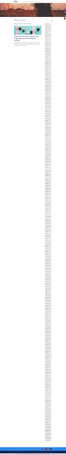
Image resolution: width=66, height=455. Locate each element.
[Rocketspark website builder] (48, 451)
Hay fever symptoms (46, 149)
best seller (46, 69)
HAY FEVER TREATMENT (47, 51)
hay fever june (47, 144)
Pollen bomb (47, 118)
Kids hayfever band (48, 337)
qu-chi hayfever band (47, 123)
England (46, 137)
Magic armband (47, 346)
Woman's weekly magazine (47, 171)
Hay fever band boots (47, 260)
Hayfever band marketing (47, 306)
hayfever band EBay (48, 295)
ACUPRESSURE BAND (47, 44)
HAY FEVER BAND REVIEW (47, 99)
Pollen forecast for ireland (47, 90)
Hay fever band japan (47, 269)
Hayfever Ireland (47, 314)
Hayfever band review (47, 103)
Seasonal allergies (47, 384)
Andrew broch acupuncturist (47, 205)
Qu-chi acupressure (48, 378)
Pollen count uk (47, 367)
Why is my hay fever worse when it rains (48, 438)
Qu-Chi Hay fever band (47, 106)
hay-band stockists (47, 286)
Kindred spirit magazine (47, 340)
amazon (46, 200)
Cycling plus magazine (47, 231)
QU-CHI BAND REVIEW (47, 63)
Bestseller (46, 94)
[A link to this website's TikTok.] (64, 19)
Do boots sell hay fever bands (47, 236)
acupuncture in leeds (47, 194)
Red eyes (46, 167)
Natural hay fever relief (47, 349)
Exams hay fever (47, 243)
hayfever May (47, 318)
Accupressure (47, 72)
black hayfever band (48, 216)
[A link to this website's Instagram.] (64, 12)
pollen (46, 46)
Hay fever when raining (47, 284)
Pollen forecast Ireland (47, 370)
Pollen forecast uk (47, 92)
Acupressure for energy (47, 186)
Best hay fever (47, 210)
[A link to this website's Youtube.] (64, 17)
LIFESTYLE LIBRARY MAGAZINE (48, 344)
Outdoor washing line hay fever (47, 357)
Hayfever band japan (48, 303)
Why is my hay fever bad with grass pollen (48, 434)
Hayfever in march (47, 151)
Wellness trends (47, 410)
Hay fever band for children (47, 263)
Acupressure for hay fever (48, 128)
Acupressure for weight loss (47, 191)
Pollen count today (47, 65)
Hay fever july (47, 273)
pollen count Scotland (47, 120)
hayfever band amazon (47, 290)
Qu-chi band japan (47, 380)
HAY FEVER (46, 25)
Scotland (46, 125)
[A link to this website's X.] (64, 14)
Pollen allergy (47, 362)
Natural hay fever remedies (47, 352)
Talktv (46, 396)
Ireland (46, 58)
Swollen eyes (47, 394)
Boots (46, 218)
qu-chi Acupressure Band (48, 36)
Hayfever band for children (47, 298)
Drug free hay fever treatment (48, 135)
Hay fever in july (47, 271)
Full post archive (47, 442)
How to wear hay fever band (47, 328)
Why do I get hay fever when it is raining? (22, 23)
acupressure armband (47, 180)
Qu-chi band (47, 33)
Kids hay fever (47, 333)
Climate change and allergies (48, 226)
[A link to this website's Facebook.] (64, 11)
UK (45, 169)
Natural (46, 76)
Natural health (47, 354)
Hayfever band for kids (47, 301)
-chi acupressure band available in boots (47, 174)
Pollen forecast (47, 48)
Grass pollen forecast (47, 251)
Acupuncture (47, 67)
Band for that (47, 132)
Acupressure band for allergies (47, 183)
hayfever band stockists (47, 308)
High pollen (47, 156)
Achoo (46, 177)
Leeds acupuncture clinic (48, 162)
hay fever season (47, 146)
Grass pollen (47, 96)
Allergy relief (47, 198)
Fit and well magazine (47, 246)
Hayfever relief (47, 53)
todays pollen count (48, 405)
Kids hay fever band (48, 335)
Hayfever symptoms (48, 322)
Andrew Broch (47, 83)
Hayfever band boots (47, 293)
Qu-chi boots (47, 382)
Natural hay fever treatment (47, 79)
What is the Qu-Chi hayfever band (47, 419)
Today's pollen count (48, 403)
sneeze (46, 389)
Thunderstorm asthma (47, 401)
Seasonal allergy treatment (47, 387)
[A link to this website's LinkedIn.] (64, 15)
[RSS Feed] (45, 443)
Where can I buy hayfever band (47, 424)
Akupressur (46, 196)
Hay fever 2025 (47, 140)
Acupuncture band (47, 81)
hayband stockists (47, 288)
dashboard (20, 451)
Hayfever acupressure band (47, 86)
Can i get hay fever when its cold (47, 221)
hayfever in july (47, 312)
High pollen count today (47, 159)
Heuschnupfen (47, 74)
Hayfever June (47, 316)
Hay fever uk (47, 281)
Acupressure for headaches (47, 189)
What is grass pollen (48, 412)
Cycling (46, 228)
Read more (15, 46)
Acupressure (47, 60)
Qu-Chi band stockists (47, 165)
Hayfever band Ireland (47, 116)
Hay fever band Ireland (47, 266)
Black (46, 214)
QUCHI (46, 41)
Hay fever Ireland (47, 101)
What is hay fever (47, 414)
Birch (46, 212)
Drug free (46, 238)
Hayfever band (47, 27)
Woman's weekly (47, 440)
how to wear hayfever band (47, 331)
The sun (46, 398)
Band (46, 108)
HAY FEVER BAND (47, 29)
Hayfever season (47, 320)
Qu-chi (46, 31)
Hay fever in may (47, 142)
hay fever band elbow (47, 111)
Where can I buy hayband (47, 422)
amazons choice (47, 202)
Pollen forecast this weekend (48, 373)
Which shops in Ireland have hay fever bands (47, 430)
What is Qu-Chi (47, 416)
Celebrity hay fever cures (47, 223)
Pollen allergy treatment (47, 365)
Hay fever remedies (48, 276)
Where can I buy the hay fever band (48, 427)
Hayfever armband (47, 113)
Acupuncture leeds (47, 130)
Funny (46, 248)
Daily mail (46, 233)
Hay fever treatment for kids (48, 279)
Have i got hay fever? (47, 254)
